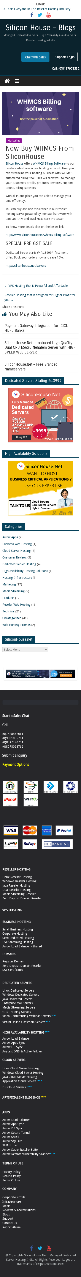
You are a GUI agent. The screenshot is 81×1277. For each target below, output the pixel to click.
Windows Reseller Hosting (19, 881)
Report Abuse (11, 1227)
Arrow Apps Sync (13, 1042)
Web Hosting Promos (16, 625)
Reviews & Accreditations (18, 1210)
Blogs (6, 1214)
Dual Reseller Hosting (16, 890)
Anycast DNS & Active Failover (22, 1051)
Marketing (14, 140)
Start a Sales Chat (15, 716)
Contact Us (9, 1223)
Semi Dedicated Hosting (18, 938)
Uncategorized (11, 618)
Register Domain (13, 961)
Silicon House (14, 163)
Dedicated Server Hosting (19, 564)
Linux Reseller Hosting (17, 877)
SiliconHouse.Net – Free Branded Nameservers (31, 367)
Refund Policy (11, 1176)
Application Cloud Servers (19, 1081)
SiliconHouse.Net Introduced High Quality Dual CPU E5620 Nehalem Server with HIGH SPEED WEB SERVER (40, 347)
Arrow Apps (10, 537)
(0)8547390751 (12, 742)
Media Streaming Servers (18, 1007)
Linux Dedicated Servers (18, 990)
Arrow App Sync (13, 1124)
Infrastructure (11, 1201)
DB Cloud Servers (14, 1087)
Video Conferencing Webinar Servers (26, 1016)
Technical (8, 611)
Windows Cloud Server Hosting (22, 1072)
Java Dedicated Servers (17, 999)
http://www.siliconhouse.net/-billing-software (40, 235)
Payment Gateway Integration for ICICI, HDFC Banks (36, 328)
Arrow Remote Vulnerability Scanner (26, 1154)
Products (8, 598)
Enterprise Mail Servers (17, 1003)
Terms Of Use (11, 1180)
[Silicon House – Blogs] (7, 81)
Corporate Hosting (14, 933)
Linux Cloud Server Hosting (20, 1068)
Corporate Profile (13, 1197)
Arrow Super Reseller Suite (20, 1149)
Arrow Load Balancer (16, 1038)
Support (7, 1218)
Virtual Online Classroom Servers (23, 1022)
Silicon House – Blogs (40, 27)
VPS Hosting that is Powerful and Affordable (36, 285)
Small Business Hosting (17, 929)
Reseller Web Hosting (16, 604)
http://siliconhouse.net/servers (26, 265)
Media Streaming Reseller (19, 894)
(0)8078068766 (12, 746)
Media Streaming (13, 591)
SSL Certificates (12, 970)
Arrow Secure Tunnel (16, 1132)
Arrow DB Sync (12, 1047)
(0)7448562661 (12, 733)
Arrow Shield (10, 1137)
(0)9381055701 (12, 738)
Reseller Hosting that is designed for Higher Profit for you (40, 297)
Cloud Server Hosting (16, 550)
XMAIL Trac (10, 1145)
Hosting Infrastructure (17, 577)
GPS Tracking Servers (16, 1012)
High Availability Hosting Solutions (25, 571)
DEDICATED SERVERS (17, 983)
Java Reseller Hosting (16, 885)
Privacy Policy (11, 1172)
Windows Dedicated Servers (20, 994)
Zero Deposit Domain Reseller (21, 898)
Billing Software (49, 163)
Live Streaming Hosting (17, 942)
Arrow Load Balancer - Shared (22, 946)
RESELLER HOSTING (16, 869)
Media (6, 1206)
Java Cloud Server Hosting (19, 1077)
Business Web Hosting (17, 544)
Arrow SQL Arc (12, 1141)
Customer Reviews (14, 557)
